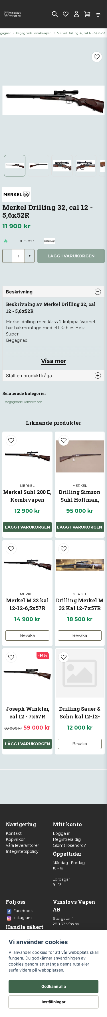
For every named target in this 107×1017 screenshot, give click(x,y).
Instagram (22, 917)
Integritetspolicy (22, 851)
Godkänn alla (53, 986)
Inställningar (54, 1002)
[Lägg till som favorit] (65, 14)
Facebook (23, 910)
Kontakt (14, 833)
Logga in (61, 833)
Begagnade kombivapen (34, 33)
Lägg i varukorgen (27, 527)
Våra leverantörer (22, 845)
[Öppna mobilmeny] (98, 14)
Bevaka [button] (27, 635)
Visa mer (53, 360)
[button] (97, 57)
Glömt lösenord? (69, 845)
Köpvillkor (15, 839)
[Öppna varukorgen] (87, 14)
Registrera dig (67, 839)
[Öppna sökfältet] (54, 14)
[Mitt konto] (76, 14)
